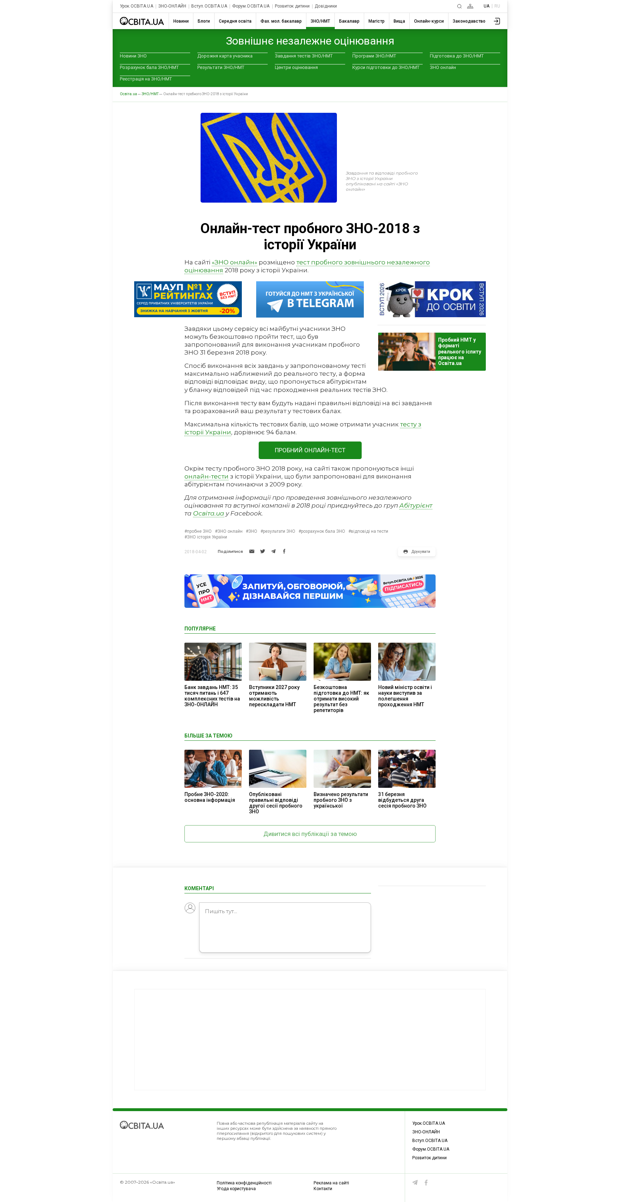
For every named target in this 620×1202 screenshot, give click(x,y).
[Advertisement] (310, 1039)
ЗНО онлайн (443, 67)
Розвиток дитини (292, 6)
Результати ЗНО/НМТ (220, 67)
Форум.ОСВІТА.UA (251, 6)
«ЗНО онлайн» (234, 262)
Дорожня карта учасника (225, 56)
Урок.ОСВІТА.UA (136, 6)
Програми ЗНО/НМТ (374, 56)
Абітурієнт (415, 505)
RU (497, 6)
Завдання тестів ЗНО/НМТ (304, 56)
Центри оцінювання (296, 67)
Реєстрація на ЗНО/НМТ (146, 79)
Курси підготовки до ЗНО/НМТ (385, 67)
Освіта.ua (208, 513)
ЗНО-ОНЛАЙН (172, 6)
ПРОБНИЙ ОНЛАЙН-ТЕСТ (310, 450)
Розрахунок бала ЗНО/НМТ (149, 67)
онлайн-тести (206, 476)
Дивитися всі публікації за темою (310, 833)
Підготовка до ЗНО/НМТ (457, 56)
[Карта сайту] (470, 6)
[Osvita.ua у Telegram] (415, 1182)
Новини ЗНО (133, 56)
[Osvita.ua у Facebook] (426, 1182)
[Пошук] (459, 6)
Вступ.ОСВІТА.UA (209, 6)
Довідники (326, 6)
